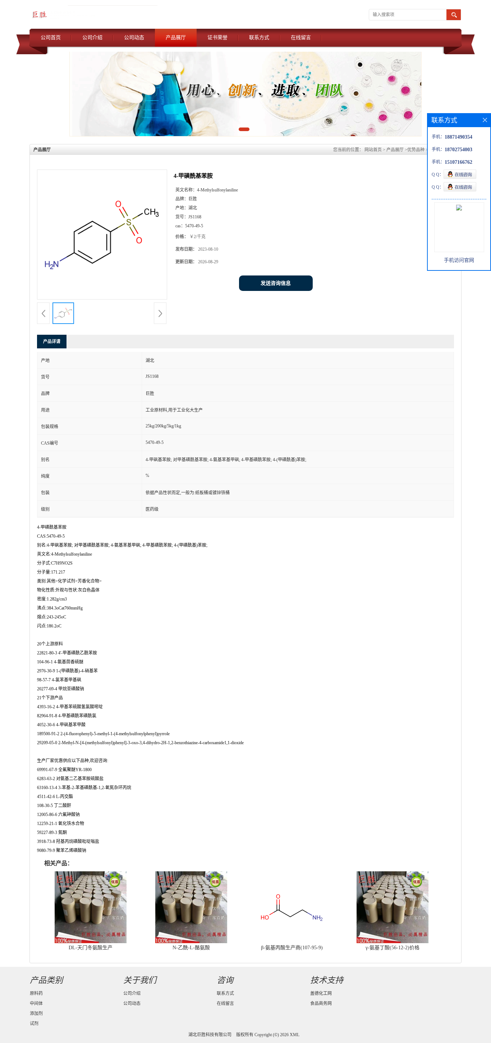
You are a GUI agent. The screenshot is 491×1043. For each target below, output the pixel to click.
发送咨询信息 (276, 283)
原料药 (36, 993)
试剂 (34, 1023)
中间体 (36, 1003)
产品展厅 (176, 37)
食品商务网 (321, 1003)
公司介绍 (92, 37)
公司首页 (51, 37)
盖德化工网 (321, 993)
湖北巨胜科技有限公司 (209, 1034)
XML (294, 1034)
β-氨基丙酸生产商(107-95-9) (292, 947)
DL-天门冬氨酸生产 (91, 947)
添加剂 (36, 1013)
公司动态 (134, 37)
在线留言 (301, 37)
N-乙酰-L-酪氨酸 (191, 947)
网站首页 (373, 149)
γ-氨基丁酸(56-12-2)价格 (392, 947)
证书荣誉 (217, 37)
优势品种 (416, 149)
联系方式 (259, 37)
